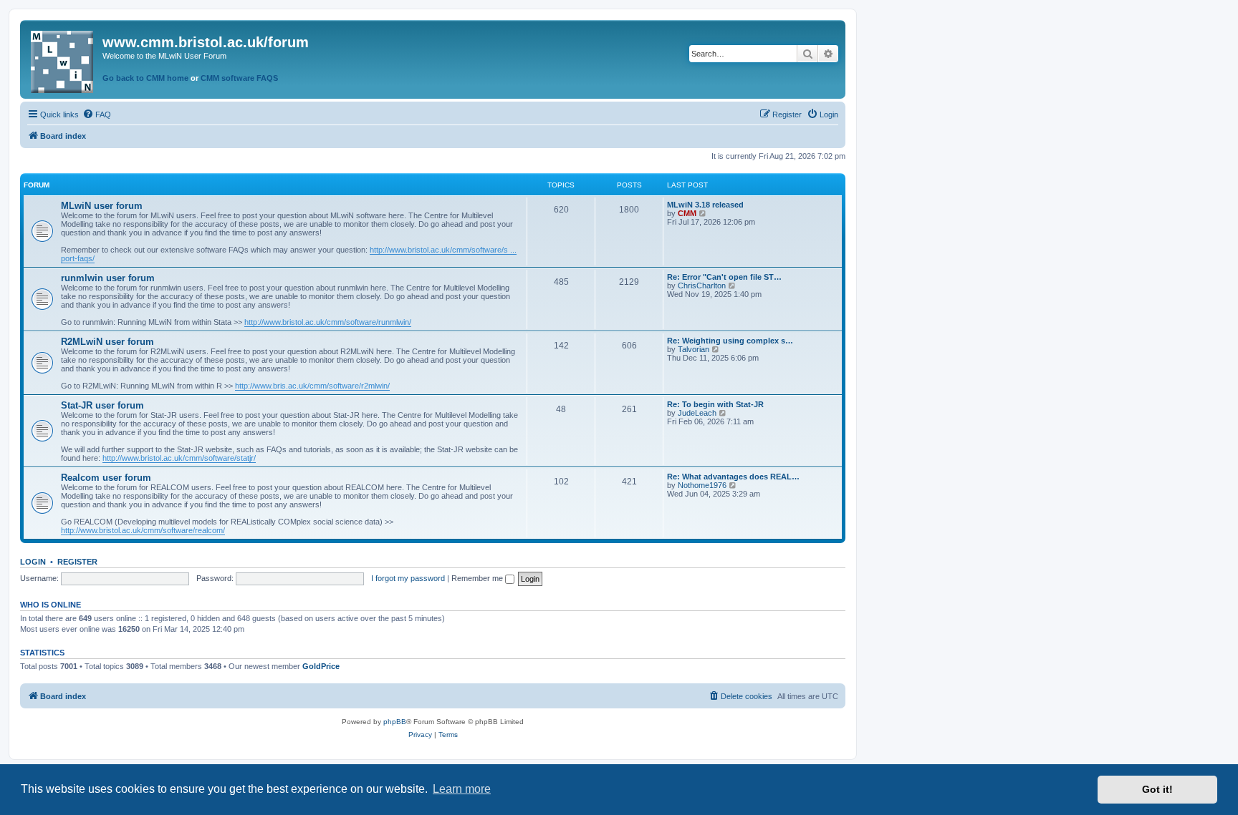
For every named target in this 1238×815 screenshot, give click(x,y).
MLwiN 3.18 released (705, 204)
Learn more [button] (462, 789)
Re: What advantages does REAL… (733, 476)
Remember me (478, 578)
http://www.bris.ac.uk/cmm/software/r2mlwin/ (312, 385)
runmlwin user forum (108, 278)
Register (77, 561)
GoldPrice (321, 666)
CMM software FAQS (239, 78)
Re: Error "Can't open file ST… (724, 277)
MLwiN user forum (102, 205)
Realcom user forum (106, 477)
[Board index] (63, 59)
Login (33, 561)
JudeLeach (697, 413)
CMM (687, 213)
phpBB (394, 722)
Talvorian (693, 349)
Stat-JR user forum (102, 405)
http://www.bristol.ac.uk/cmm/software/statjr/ (179, 458)
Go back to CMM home (145, 78)
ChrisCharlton (702, 285)
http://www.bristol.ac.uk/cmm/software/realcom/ (143, 530)
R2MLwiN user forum (107, 341)
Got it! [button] (1157, 789)
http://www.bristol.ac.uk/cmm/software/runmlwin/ (327, 322)
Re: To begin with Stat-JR (715, 404)
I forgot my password (408, 578)
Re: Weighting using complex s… (730, 340)
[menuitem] (96, 114)
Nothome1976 (702, 485)
